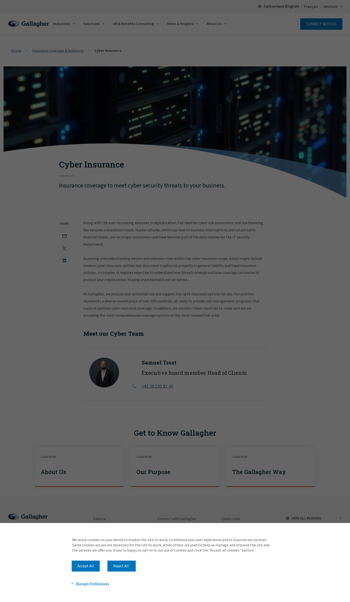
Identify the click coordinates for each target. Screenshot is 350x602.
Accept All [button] (85, 566)
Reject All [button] (121, 566)
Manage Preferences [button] (92, 583)
